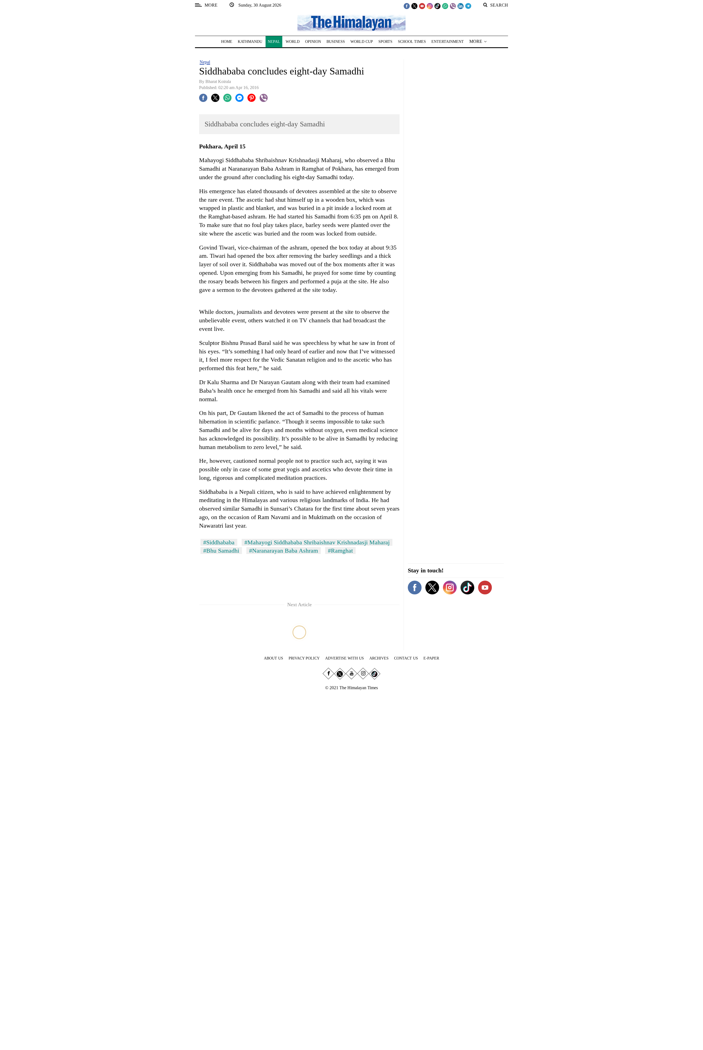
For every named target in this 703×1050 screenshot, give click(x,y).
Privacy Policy (304, 658)
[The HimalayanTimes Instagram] (430, 6)
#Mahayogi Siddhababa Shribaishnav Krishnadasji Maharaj (317, 542)
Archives (379, 658)
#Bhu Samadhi (221, 550)
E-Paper (431, 658)
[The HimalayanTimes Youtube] (422, 6)
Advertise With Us (344, 658)
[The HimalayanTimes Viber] (453, 6)
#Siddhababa (219, 542)
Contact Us (406, 658)
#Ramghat (340, 550)
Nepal (205, 62)
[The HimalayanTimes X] (414, 6)
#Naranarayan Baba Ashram (283, 550)
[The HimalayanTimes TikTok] (437, 6)
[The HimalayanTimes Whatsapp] (445, 6)
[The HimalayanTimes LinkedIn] (460, 6)
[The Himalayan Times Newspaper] (351, 22)
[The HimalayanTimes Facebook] (407, 6)
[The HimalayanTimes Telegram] (468, 6)
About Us (273, 658)
